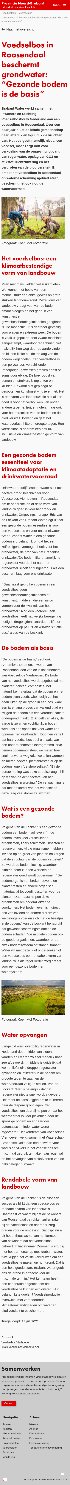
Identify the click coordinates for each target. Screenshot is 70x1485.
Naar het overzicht (20, 29)
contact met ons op (29, 1393)
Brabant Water (38, 488)
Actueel (6, 1424)
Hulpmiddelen (10, 1442)
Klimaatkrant (36, 1433)
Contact (8, 1403)
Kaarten (7, 1428)
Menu (57, 5)
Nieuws (33, 1424)
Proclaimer (35, 1438)
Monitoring (8, 1456)
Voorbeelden (9, 13)
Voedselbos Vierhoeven (19, 498)
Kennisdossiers (11, 1438)
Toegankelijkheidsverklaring (45, 1447)
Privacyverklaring (39, 1442)
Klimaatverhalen (11, 1433)
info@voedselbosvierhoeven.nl (20, 1346)
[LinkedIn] (62, 1473)
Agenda (33, 1428)
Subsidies (8, 1452)
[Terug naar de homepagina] (24, 5)
